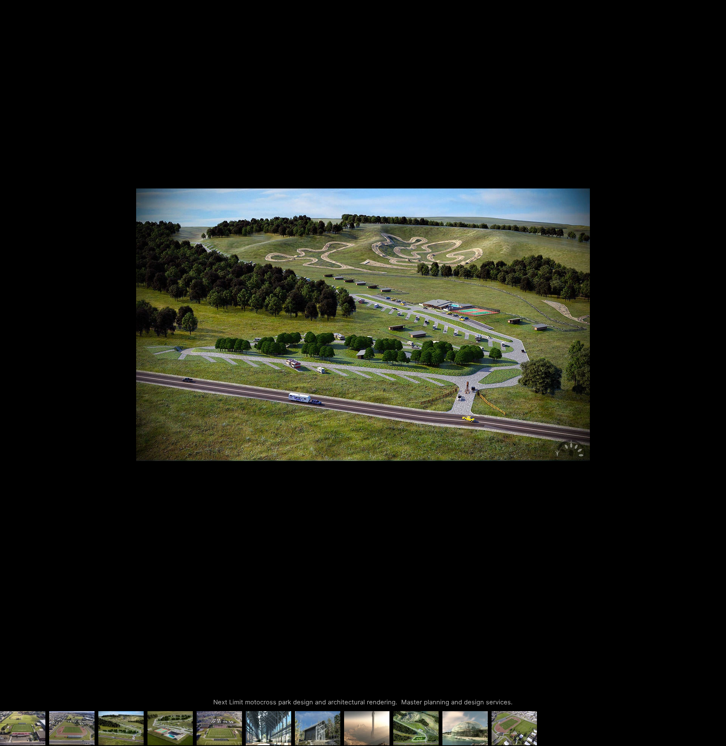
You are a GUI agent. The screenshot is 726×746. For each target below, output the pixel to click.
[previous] (13, 362)
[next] (713, 362)
